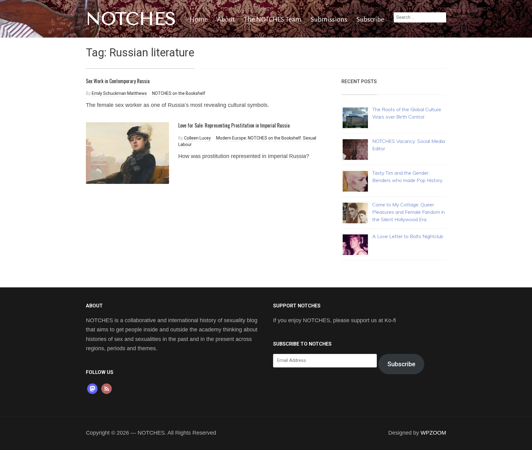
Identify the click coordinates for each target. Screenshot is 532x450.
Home (199, 19)
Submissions (329, 19)
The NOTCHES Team (272, 19)
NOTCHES (131, 19)
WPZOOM (433, 433)
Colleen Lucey (197, 138)
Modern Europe (231, 138)
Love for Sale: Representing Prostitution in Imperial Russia (234, 125)
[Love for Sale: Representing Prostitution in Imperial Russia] (127, 153)
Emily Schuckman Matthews (119, 93)
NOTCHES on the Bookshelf (178, 93)
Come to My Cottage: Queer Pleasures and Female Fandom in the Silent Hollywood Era (408, 211)
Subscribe (370, 19)
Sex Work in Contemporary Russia (118, 81)
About (226, 19)
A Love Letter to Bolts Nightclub (407, 236)
